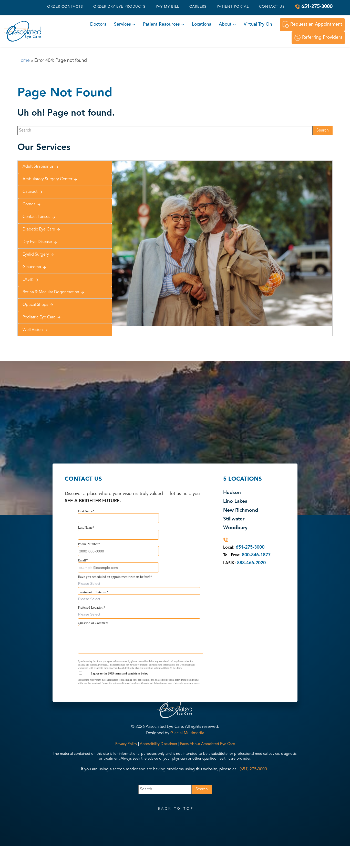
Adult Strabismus (38, 167)
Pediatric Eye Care (39, 317)
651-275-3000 (317, 6)
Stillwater (233, 519)
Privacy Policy (126, 744)
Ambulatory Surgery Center (47, 179)
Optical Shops (35, 305)
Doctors (98, 24)
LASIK (28, 280)
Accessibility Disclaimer (158, 744)
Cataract (30, 192)
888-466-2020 (251, 563)
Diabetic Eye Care (39, 229)
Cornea (29, 204)
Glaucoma (32, 267)
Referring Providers (322, 37)
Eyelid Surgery (36, 255)
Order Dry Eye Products (119, 6)
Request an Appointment (316, 24)
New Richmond (240, 510)
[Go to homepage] (23, 31)
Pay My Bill (167, 6)
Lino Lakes (235, 501)
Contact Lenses (36, 217)
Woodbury (235, 528)
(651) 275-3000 (253, 769)
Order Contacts (65, 6)
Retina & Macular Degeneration (51, 292)
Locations (201, 24)
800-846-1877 (256, 555)
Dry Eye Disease (37, 242)
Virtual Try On (258, 24)
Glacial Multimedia (187, 733)
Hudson (232, 492)
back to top (176, 808)
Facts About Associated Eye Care (207, 744)
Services (122, 24)
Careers (198, 6)
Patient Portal (233, 6)
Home (23, 60)
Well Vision (33, 330)
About (225, 24)
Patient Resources (161, 24)
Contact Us (272, 6)
